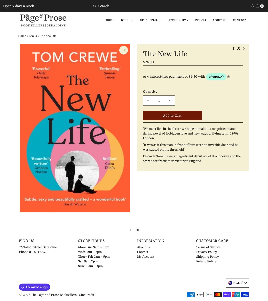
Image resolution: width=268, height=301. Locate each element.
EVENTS (200, 20)
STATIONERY (178, 20)
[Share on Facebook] (234, 48)
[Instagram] (137, 229)
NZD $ (238, 283)
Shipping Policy (207, 256)
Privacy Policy (206, 252)
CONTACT (239, 20)
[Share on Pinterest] (244, 48)
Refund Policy (206, 261)
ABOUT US (219, 20)
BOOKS (126, 20)
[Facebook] (130, 229)
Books (33, 36)
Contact (142, 252)
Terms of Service (208, 247)
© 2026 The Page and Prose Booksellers (48, 295)
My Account (145, 256)
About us (143, 247)
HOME (110, 20)
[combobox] (133, 6)
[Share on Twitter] (239, 48)
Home (22, 36)
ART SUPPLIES (149, 20)
